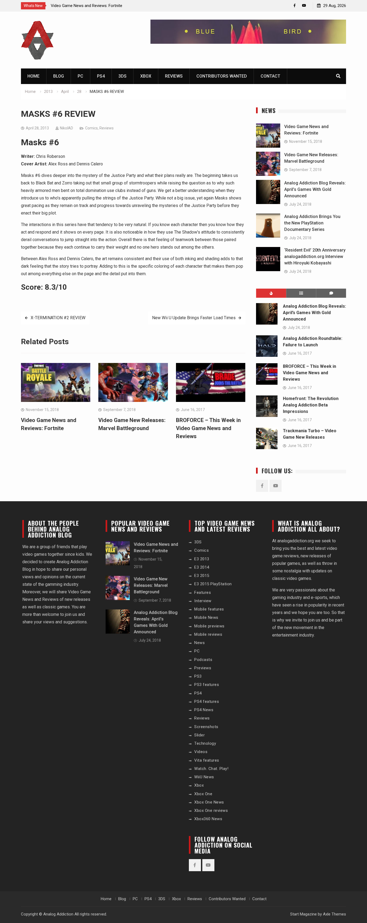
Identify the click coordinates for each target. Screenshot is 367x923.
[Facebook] (294, 5)
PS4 (101, 76)
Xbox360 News (208, 818)
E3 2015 (201, 575)
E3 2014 (201, 567)
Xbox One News (209, 802)
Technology (205, 743)
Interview (202, 600)
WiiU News (204, 777)
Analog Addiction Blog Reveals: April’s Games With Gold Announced (315, 189)
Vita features (206, 760)
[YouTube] (304, 5)
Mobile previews (209, 626)
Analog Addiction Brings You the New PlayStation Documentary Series (312, 223)
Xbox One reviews (211, 810)
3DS (122, 76)
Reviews (174, 76)
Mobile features (209, 609)
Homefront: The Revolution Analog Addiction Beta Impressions (311, 405)
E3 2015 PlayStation (213, 584)
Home (33, 76)
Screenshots (206, 726)
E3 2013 (201, 559)
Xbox (145, 76)
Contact (270, 76)
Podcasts (203, 659)
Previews (202, 668)
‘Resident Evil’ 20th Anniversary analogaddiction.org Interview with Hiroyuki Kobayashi (315, 257)
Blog (58, 76)
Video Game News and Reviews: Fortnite (86, 5)
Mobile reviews (208, 634)
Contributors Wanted (221, 76)
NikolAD (66, 128)
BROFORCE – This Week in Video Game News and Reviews (208, 428)
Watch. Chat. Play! (211, 768)
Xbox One (203, 793)
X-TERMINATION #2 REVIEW (58, 317)
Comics (91, 128)
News (199, 642)
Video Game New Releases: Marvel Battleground (151, 585)
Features (202, 592)
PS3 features (206, 684)
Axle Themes (334, 914)
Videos (200, 751)
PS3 (198, 676)
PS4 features (206, 701)
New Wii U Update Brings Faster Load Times (194, 317)
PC (80, 76)
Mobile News (206, 617)
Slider (199, 735)
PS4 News (203, 709)
